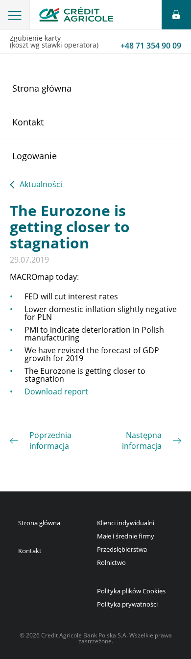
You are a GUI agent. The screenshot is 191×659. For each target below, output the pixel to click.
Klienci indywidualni (125, 522)
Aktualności (41, 185)
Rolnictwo (111, 562)
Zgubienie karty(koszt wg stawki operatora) (95, 42)
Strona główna (42, 88)
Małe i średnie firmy (125, 536)
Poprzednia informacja (50, 440)
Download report (56, 391)
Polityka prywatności (127, 604)
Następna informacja (142, 440)
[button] (15, 14)
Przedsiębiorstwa (122, 549)
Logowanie (34, 156)
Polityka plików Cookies (131, 590)
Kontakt (28, 122)
